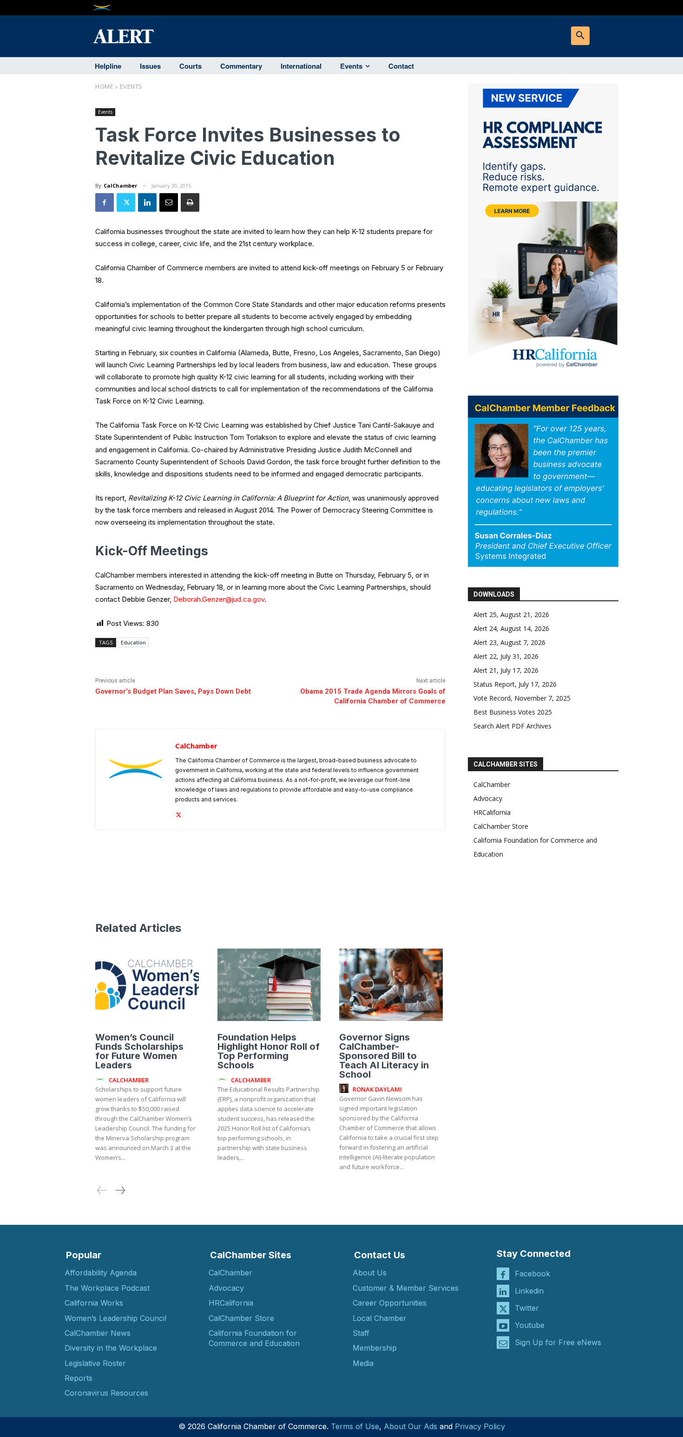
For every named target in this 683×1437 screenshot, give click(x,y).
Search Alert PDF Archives (512, 726)
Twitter (527, 1308)
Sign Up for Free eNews (558, 1342)
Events (131, 86)
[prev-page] (102, 1190)
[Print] (190, 202)
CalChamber (120, 185)
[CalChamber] (135, 779)
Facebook (532, 1273)
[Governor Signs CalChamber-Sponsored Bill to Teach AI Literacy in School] (391, 985)
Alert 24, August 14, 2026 (511, 628)
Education (133, 642)
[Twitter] (126, 202)
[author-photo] (101, 1079)
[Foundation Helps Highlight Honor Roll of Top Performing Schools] (269, 985)
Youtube (530, 1325)
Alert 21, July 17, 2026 (506, 670)
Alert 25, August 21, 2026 (511, 614)
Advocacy (487, 798)
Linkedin (529, 1290)
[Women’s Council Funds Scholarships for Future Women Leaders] (147, 985)
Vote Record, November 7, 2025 (522, 698)
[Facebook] (104, 202)
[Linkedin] (147, 202)
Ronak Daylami (377, 1089)
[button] (580, 35)
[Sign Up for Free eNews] (503, 1342)
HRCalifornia (492, 812)
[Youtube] (503, 1325)
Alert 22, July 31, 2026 (506, 656)
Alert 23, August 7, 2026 (509, 642)
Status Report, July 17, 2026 (515, 684)
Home (104, 86)
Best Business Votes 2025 (512, 712)
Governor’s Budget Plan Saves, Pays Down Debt (173, 691)
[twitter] (178, 812)
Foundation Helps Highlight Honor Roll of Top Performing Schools (268, 1051)
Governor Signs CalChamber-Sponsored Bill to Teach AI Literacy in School (384, 1056)
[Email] (168, 202)
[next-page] (119, 1190)
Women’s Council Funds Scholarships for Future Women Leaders (139, 1051)
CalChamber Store (500, 826)
